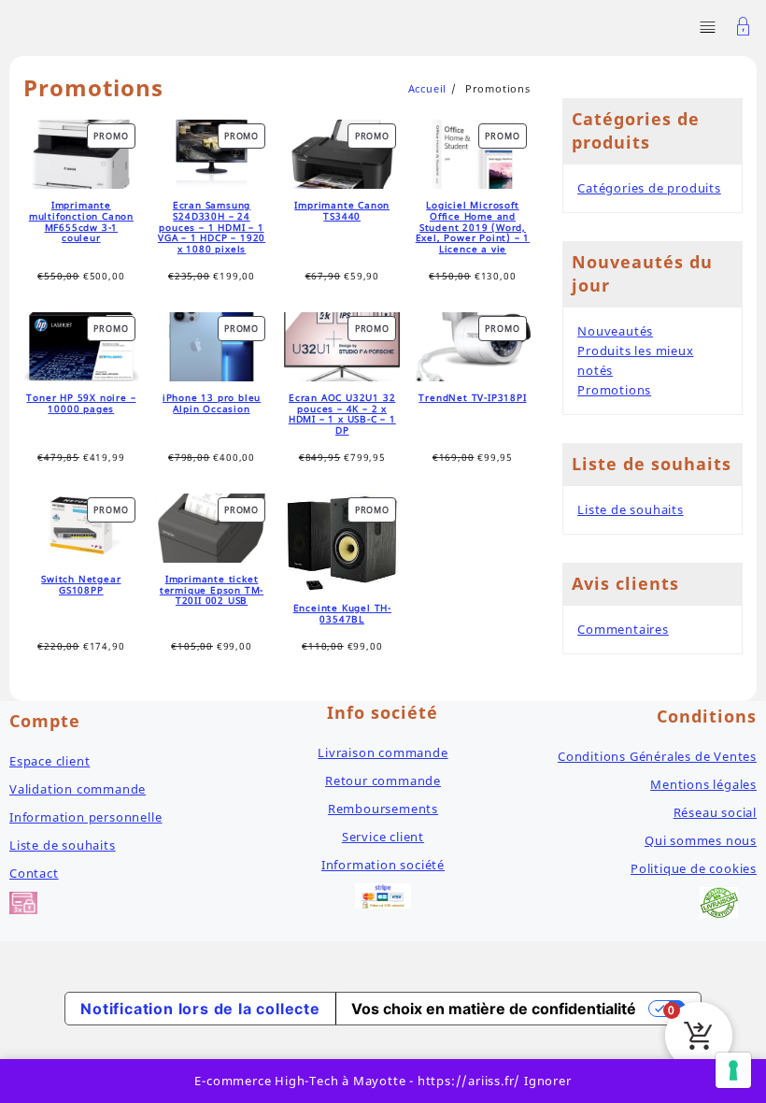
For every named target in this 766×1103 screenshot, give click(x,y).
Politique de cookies (694, 868)
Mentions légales (703, 784)
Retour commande (383, 780)
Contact (34, 873)
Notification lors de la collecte (200, 1008)
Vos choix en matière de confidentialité (493, 1008)
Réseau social (715, 812)
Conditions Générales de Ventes (657, 756)
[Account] (744, 28)
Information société (383, 864)
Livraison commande (382, 752)
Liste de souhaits (630, 509)
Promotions (614, 389)
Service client (383, 836)
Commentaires (623, 629)
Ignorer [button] (548, 1080)
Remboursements (383, 808)
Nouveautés (615, 330)
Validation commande (77, 789)
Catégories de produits (649, 187)
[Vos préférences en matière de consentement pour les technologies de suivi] (733, 1070)
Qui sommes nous (701, 840)
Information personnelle (85, 817)
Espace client (49, 760)
